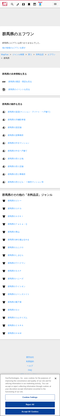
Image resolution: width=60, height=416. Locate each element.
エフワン (51, 54)
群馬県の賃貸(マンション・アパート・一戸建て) (29, 112)
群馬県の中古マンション (18, 143)
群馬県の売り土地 (15, 158)
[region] (30, 395)
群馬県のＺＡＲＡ (15, 325)
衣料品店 (40, 54)
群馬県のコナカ (14, 208)
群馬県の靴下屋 (14, 302)
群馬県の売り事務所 (16, 174)
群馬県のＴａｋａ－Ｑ (17, 224)
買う (30, 54)
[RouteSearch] (18, 4)
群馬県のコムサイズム (17, 317)
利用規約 (30, 361)
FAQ (30, 370)
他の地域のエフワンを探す (14, 48)
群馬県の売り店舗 (15, 166)
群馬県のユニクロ (15, 247)
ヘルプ (30, 366)
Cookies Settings (29, 397)
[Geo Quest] (40, 4)
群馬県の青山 (14, 232)
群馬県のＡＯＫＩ (15, 216)
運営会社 (30, 357)
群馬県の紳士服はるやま (18, 239)
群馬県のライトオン (16, 286)
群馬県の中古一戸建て (17, 151)
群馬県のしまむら (15, 255)
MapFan (5, 54)
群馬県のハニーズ (15, 278)
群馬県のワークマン (16, 263)
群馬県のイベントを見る (19, 89)
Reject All (30, 404)
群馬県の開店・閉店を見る (20, 81)
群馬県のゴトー (14, 201)
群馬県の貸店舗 (14, 127)
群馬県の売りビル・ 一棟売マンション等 (26, 182)
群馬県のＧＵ (14, 310)
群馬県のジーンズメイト (18, 294)
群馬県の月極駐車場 (16, 119)
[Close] (55, 378)
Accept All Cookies (30, 412)
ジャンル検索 (18, 54)
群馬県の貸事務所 (15, 135)
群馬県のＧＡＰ (14, 271)
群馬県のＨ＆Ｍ (14, 333)
